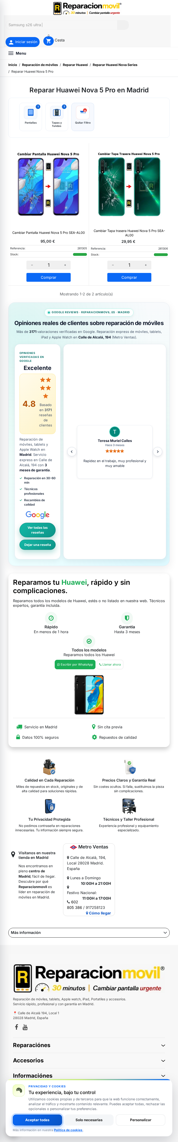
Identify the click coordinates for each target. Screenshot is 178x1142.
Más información (26, 932)
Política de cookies (68, 1130)
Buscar (123, 25)
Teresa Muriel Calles (115, 441)
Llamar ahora (111, 664)
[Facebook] (16, 1028)
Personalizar (140, 1120)
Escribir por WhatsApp (77, 664)
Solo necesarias (89, 1120)
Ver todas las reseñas (38, 530)
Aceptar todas (37, 1120)
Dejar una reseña (37, 545)
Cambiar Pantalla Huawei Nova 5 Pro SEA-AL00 (48, 233)
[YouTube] (25, 1028)
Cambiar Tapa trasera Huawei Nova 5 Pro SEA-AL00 (129, 233)
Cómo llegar (99, 913)
